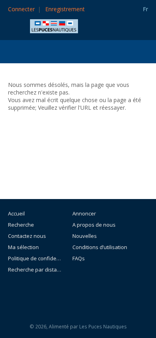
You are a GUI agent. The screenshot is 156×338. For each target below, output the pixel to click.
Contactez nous (27, 235)
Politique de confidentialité (34, 258)
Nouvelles (84, 235)
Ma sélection (23, 247)
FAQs (78, 258)
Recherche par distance (34, 269)
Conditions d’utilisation (99, 247)
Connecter (21, 9)
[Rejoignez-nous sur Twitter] (99, 291)
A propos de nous (94, 224)
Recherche (21, 224)
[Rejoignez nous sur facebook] (81, 291)
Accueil (16, 213)
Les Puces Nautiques (103, 326)
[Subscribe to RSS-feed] (60, 291)
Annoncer (84, 213)
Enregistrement (65, 9)
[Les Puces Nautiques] (54, 25)
